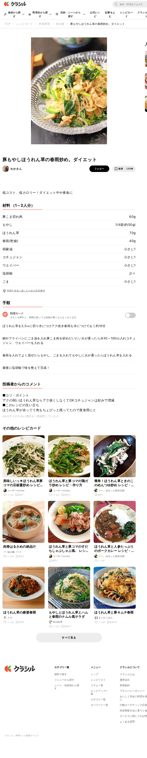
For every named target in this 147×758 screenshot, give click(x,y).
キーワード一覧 (99, 704)
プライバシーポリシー (132, 690)
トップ (94, 674)
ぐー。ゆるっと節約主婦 (112, 490)
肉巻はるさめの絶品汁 (19, 546)
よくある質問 (127, 721)
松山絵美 (58, 621)
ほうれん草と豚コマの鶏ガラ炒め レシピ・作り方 (68, 483)
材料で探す (60, 674)
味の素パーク (14, 552)
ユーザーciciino (15, 490)
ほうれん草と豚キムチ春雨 (114, 612)
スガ (9, 617)
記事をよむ (110, 14)
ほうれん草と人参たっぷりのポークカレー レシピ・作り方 (114, 549)
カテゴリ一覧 (98, 699)
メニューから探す (64, 679)
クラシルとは (127, 674)
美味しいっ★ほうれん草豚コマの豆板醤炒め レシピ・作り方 (23, 483)
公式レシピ (95, 14)
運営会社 (125, 679)
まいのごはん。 (107, 617)
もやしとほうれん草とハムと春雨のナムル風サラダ (68, 614)
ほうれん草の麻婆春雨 (19, 612)
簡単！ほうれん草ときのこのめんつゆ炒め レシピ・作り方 (114, 483)
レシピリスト (98, 679)
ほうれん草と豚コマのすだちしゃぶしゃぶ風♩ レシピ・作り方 (68, 549)
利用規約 (125, 685)
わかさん (16, 168)
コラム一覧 (97, 685)
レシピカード (126, 14)
